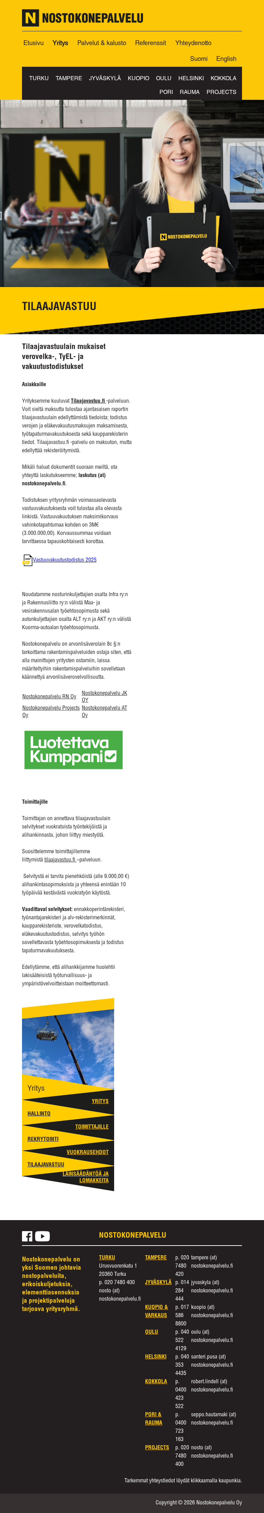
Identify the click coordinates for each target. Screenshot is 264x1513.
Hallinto (39, 1114)
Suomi (199, 59)
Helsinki (191, 79)
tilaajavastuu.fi (60, 860)
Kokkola (223, 79)
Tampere (69, 79)
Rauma (190, 93)
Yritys (60, 44)
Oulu (164, 79)
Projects (221, 93)
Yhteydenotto (193, 44)
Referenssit (150, 44)
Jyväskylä (105, 79)
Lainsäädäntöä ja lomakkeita (86, 1178)
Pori (166, 93)
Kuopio (138, 79)
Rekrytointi (43, 1140)
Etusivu (33, 44)
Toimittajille (92, 1127)
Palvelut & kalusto (101, 44)
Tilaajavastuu (46, 1165)
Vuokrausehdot (88, 1153)
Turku (39, 79)
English (226, 59)
